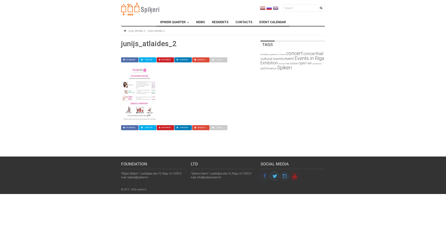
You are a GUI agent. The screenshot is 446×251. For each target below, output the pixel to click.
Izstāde (294, 63)
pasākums (317, 64)
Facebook (130, 60)
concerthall (313, 53)
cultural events (272, 59)
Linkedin (184, 60)
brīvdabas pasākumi (269, 54)
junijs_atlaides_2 (137, 30)
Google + (201, 60)
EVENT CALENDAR (272, 22)
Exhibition (269, 62)
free (287, 63)
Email (219, 60)
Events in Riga (309, 58)
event (289, 58)
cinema (282, 54)
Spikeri (284, 68)
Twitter (148, 60)
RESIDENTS (220, 22)
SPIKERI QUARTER (173, 22)
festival (282, 64)
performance (268, 68)
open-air (305, 63)
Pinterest (166, 60)
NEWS (200, 22)
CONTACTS (244, 22)
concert (294, 53)
